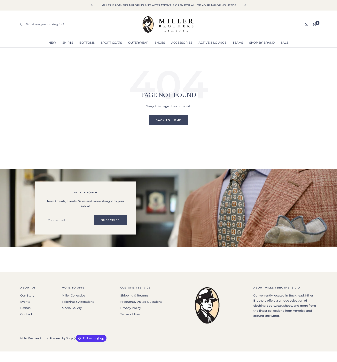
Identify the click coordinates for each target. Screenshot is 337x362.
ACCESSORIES (181, 42)
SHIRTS (67, 42)
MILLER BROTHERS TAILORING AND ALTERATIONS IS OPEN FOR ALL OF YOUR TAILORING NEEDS (168, 5)
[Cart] (315, 24)
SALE (284, 42)
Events (25, 302)
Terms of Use (130, 314)
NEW (52, 42)
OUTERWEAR (138, 42)
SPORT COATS (111, 42)
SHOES (160, 42)
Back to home (168, 120)
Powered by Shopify (63, 338)
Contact (26, 314)
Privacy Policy (130, 308)
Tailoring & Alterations (78, 302)
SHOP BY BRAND (262, 42)
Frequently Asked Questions (141, 302)
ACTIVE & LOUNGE (212, 42)
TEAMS (238, 42)
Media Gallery (72, 308)
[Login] (306, 24)
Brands (25, 308)
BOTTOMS (87, 42)
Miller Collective (73, 295)
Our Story (27, 295)
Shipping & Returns (134, 295)
